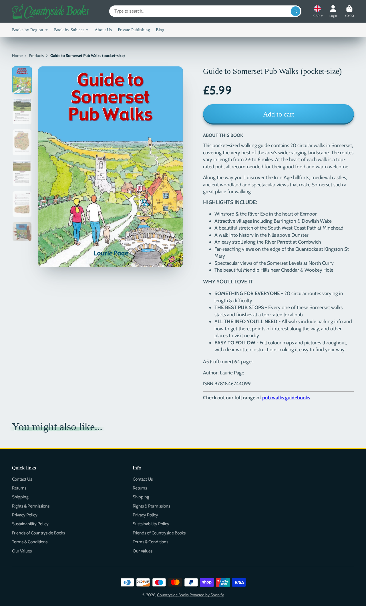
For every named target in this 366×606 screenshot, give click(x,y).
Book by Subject (69, 29)
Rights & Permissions (30, 506)
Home (17, 55)
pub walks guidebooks (286, 397)
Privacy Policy (24, 515)
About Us (103, 29)
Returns (19, 488)
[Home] (50, 11)
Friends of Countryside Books (38, 533)
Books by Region (27, 29)
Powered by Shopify (207, 594)
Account (333, 11)
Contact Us (22, 479)
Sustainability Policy (30, 523)
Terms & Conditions (29, 541)
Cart (349, 11)
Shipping (20, 497)
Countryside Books (173, 594)
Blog (160, 29)
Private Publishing (134, 29)
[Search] (296, 11)
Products (36, 55)
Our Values (22, 551)
